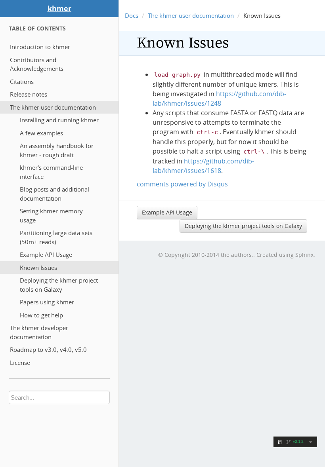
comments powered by (182, 184)
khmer (59, 8)
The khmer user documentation (53, 107)
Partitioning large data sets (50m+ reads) (56, 237)
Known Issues (38, 267)
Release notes (28, 94)
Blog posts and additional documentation (54, 193)
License (20, 362)
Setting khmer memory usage (51, 215)
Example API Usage (46, 254)
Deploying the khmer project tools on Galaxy (59, 284)
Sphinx (304, 254)
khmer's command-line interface (51, 171)
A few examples (41, 133)
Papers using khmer (47, 302)
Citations (22, 81)
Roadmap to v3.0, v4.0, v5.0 (48, 349)
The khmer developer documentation (39, 332)
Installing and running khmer (59, 120)
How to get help (41, 315)
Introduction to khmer (40, 47)
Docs (131, 15)
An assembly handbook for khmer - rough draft (57, 150)
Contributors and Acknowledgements (36, 64)
